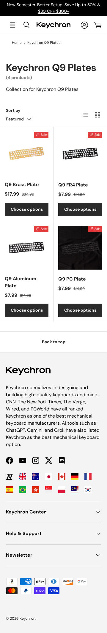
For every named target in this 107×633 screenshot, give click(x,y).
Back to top (53, 341)
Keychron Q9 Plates (43, 42)
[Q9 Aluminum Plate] (26, 247)
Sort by (13, 110)
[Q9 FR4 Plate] (80, 153)
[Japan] (48, 476)
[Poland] (61, 489)
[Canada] (61, 476)
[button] (97, 25)
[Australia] (35, 476)
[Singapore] (48, 489)
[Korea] (88, 489)
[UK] (22, 476)
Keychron (27, 618)
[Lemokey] (9, 476)
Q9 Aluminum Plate (20, 282)
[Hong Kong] (35, 489)
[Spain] (9, 489)
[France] (88, 476)
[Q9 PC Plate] (80, 248)
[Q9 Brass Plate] (26, 153)
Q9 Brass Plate (22, 184)
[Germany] (74, 476)
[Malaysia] (74, 489)
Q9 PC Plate (72, 279)
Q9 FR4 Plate (73, 185)
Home (17, 42)
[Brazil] (22, 489)
